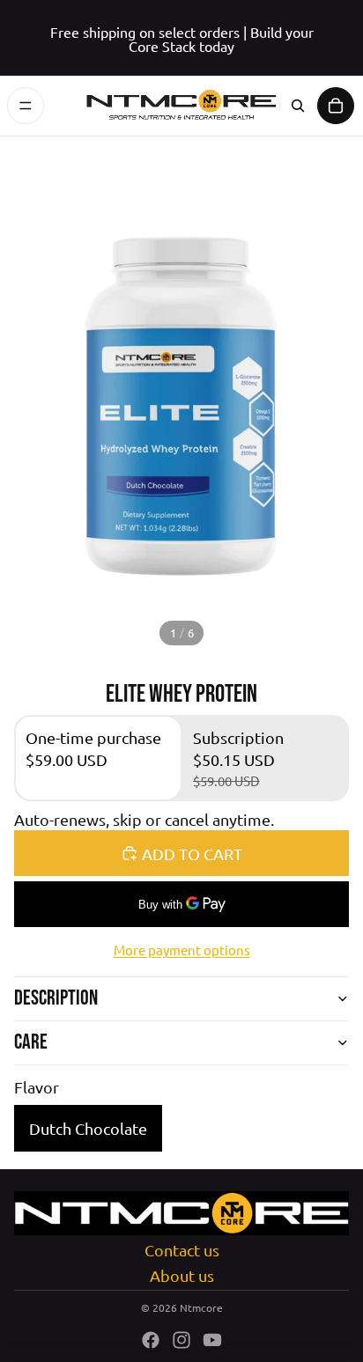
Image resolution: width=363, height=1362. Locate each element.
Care (31, 1042)
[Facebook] (150, 1340)
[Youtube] (212, 1340)
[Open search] (297, 105)
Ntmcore (201, 1307)
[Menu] (25, 105)
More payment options (182, 949)
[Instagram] (181, 1340)
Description (56, 998)
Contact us (181, 1250)
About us (182, 1275)
